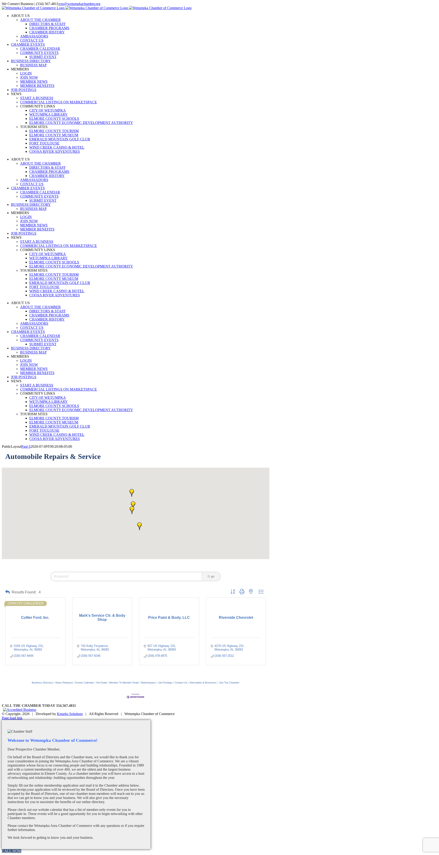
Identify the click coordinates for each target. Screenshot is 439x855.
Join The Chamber (229, 682)
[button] (133, 505)
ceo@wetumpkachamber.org (79, 4)
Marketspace (148, 682)
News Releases (64, 682)
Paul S (26, 446)
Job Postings (165, 682)
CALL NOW (11, 851)
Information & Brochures (203, 682)
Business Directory (42, 682)
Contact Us (181, 682)
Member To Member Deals (124, 682)
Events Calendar (84, 682)
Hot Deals (101, 682)
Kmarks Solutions (70, 714)
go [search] (212, 576)
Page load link (12, 718)
